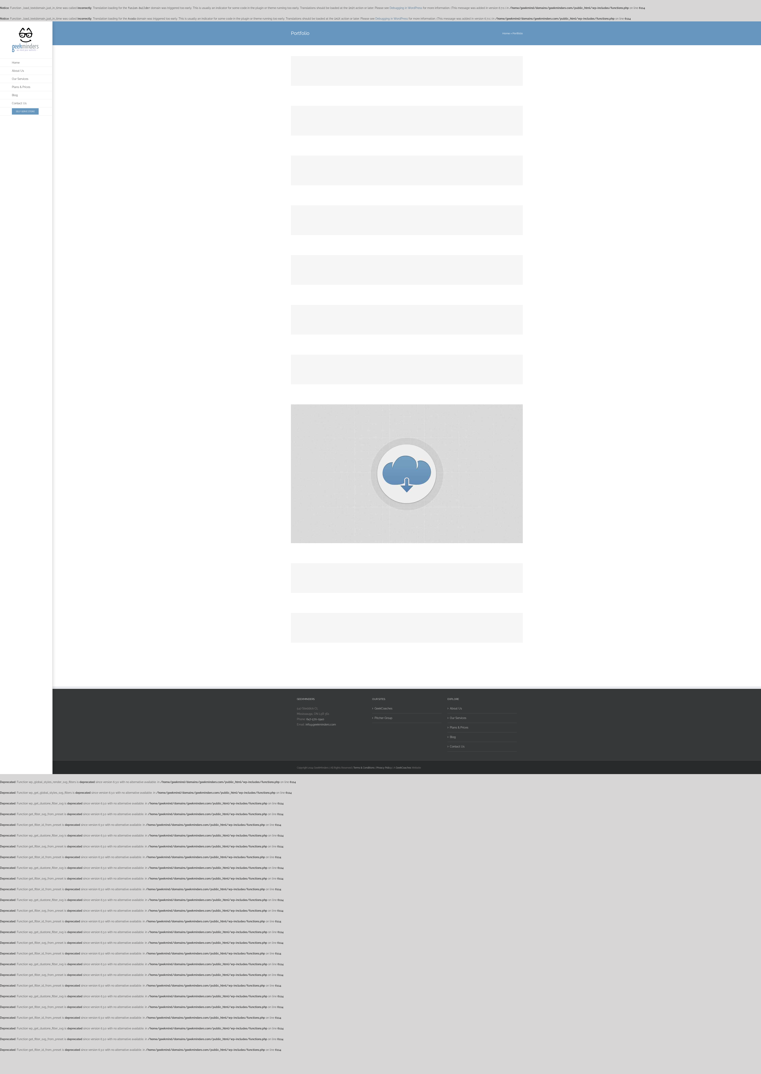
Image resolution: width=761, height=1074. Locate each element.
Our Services (458, 718)
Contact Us (457, 746)
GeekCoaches (383, 708)
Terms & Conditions (364, 767)
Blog (453, 737)
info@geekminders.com (321, 724)
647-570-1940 (315, 719)
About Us (456, 708)
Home (506, 33)
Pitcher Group (383, 718)
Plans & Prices (459, 727)
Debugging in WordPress (406, 8)
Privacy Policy (384, 767)
